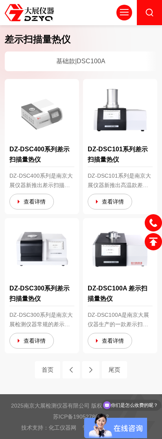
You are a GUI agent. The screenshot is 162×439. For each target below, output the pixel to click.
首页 (47, 369)
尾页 (114, 369)
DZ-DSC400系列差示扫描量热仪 (39, 154)
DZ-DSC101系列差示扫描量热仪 (118, 154)
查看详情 (35, 201)
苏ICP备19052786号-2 (81, 416)
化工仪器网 (62, 427)
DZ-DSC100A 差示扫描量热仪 (117, 293)
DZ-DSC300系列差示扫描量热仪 (39, 293)
